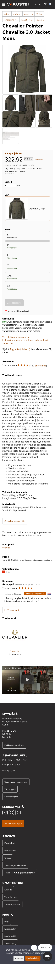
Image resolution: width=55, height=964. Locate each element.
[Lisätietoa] (6, 165)
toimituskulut (39, 159)
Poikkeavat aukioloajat (14, 745)
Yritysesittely (10, 943)
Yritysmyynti (10, 789)
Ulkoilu (16, 14)
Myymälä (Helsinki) (20, 349)
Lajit (6, 14)
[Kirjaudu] (40, 4)
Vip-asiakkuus (10, 897)
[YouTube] (18, 813)
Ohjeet (7, 857)
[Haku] (36, 4)
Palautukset (9, 843)
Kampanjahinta (13, 153)
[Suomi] (51, 4)
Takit (39, 14)
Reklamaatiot (10, 850)
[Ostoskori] (45, 4)
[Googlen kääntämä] (12, 593)
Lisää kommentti (11, 610)
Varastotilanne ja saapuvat (16, 337)
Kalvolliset (26, 19)
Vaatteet (28, 14)
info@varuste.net (11, 764)
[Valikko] (3, 4)
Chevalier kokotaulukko (14, 521)
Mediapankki (10, 936)
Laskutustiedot (11, 796)
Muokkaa (19, 958)
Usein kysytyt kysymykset (15, 781)
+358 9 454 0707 (17, 760)
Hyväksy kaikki (32, 958)
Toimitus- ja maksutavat (15, 865)
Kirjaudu (8, 889)
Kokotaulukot (10, 928)
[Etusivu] (19, 4)
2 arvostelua (39, 365)
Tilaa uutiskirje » (13, 823)
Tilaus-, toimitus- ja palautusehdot (19, 872)
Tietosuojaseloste (12, 904)
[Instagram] (11, 813)
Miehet (6, 547)
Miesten (40, 19)
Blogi (6, 921)
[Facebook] (5, 813)
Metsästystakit (11, 19)
